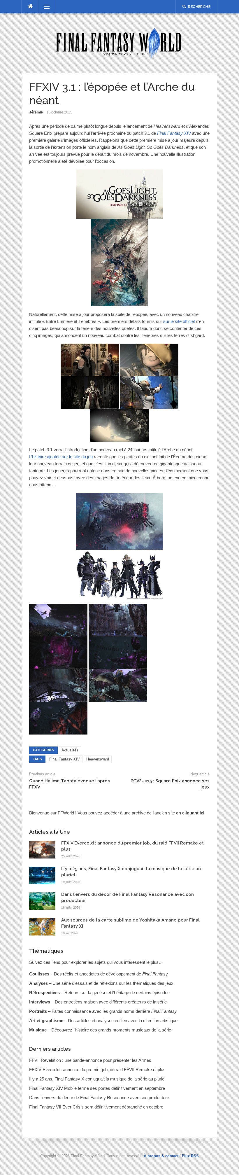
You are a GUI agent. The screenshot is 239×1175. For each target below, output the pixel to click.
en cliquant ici (190, 812)
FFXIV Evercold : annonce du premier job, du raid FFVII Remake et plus (97, 1069)
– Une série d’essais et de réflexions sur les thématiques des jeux (101, 983)
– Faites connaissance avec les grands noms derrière (103, 1011)
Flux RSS (190, 1156)
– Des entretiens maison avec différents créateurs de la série (98, 1001)
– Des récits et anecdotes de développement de (98, 973)
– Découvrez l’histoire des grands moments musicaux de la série (100, 1029)
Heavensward (97, 759)
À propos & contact (161, 1156)
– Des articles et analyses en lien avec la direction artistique (103, 1020)
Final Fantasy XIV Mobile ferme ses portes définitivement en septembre (97, 1088)
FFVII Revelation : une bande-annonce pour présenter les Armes (90, 1060)
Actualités (69, 750)
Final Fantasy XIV (64, 759)
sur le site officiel (179, 321)
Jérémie (36, 112)
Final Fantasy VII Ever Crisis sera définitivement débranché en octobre (96, 1106)
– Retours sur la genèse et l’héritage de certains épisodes (99, 992)
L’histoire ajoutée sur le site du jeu (61, 456)
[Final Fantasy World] (119, 42)
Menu (43, 6)
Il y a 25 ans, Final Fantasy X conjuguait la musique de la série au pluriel (97, 1078)
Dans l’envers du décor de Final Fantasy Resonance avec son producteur (99, 1097)
